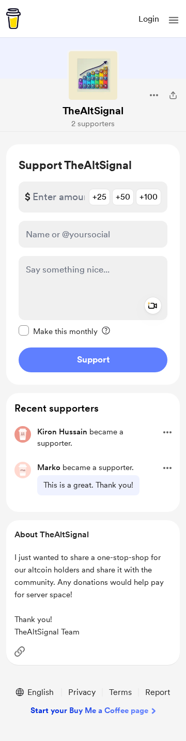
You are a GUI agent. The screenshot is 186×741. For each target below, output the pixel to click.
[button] (173, 20)
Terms (120, 692)
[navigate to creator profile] (93, 75)
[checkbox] (58, 331)
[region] (93, 264)
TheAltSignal (93, 110)
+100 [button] (149, 197)
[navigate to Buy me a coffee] (13, 18)
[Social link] (19, 651)
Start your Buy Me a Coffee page (89, 710)
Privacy (82, 692)
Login (148, 19)
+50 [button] (123, 197)
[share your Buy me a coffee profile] (173, 95)
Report (157, 692)
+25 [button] (99, 197)
